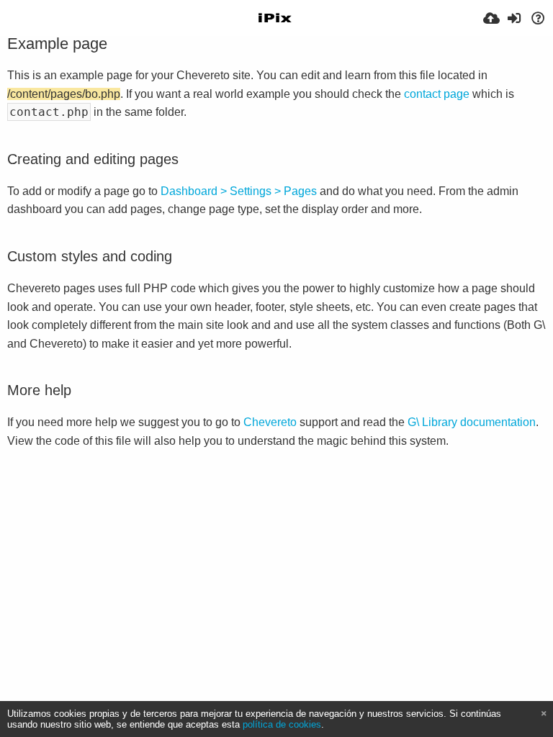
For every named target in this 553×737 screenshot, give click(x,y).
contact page (436, 94)
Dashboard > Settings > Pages (239, 191)
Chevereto (270, 422)
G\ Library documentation (472, 422)
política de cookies (282, 724)
